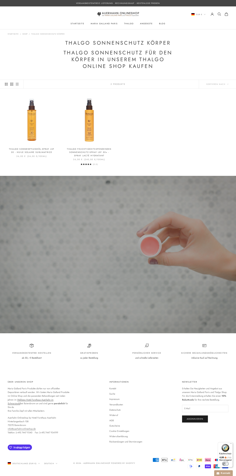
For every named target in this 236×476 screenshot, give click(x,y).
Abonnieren (195, 418)
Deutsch (49, 463)
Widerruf (113, 415)
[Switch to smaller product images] (11, 84)
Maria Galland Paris (104, 23)
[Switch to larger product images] (6, 84)
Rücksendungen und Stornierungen (125, 441)
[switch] (225, 464)
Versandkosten (116, 404)
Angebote (146, 23)
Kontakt (112, 388)
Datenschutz (115, 409)
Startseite (77, 23)
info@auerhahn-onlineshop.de (22, 428)
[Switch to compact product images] (17, 84)
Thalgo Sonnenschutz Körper (48, 34)
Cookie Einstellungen (119, 431)
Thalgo (129, 23)
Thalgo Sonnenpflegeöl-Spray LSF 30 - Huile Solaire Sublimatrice (31, 151)
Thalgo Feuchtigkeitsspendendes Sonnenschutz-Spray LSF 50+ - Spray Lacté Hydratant (89, 152)
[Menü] (231, 444)
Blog (162, 23)
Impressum (114, 399)
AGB (111, 420)
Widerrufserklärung (118, 436)
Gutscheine (114, 425)
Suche (112, 393)
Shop (25, 34)
